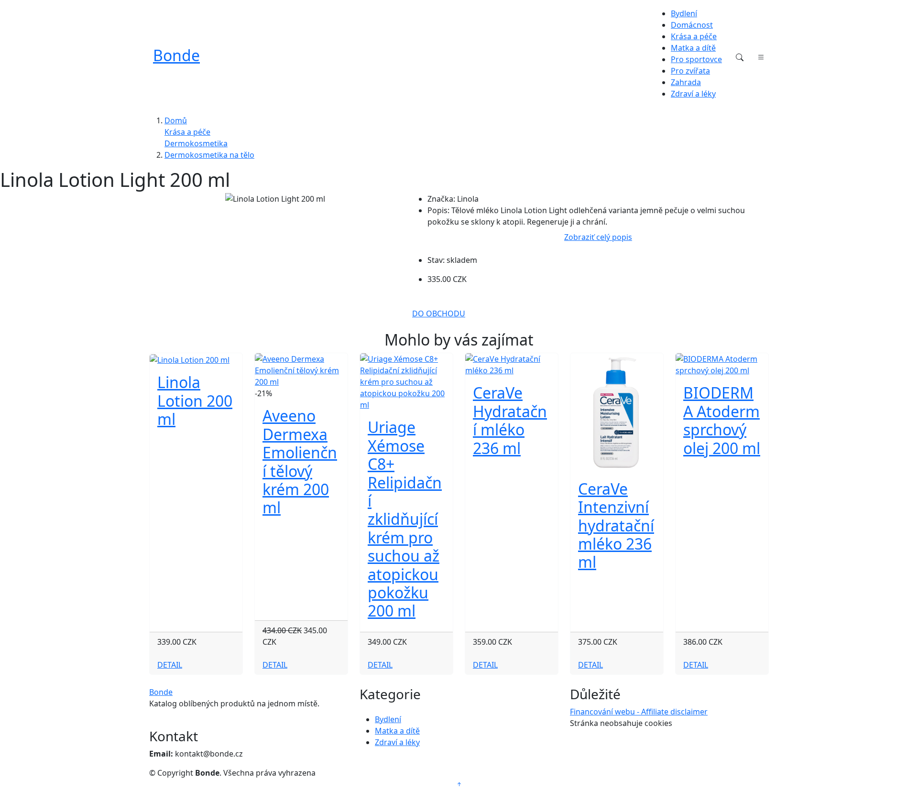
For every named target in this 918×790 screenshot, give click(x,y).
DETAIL (169, 665)
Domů (175, 120)
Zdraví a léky (693, 93)
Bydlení (684, 13)
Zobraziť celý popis (598, 237)
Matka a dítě (693, 48)
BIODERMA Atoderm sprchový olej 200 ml (721, 420)
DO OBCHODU (438, 313)
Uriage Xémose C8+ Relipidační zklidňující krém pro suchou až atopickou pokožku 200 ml (405, 519)
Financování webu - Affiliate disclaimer (639, 711)
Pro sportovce (696, 59)
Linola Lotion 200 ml (194, 400)
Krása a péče (694, 36)
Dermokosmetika (196, 143)
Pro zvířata (690, 70)
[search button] (740, 57)
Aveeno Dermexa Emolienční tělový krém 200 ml (299, 461)
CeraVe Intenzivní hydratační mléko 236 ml (616, 525)
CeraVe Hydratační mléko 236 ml (510, 420)
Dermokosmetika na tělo (209, 155)
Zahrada (686, 82)
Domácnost (692, 25)
